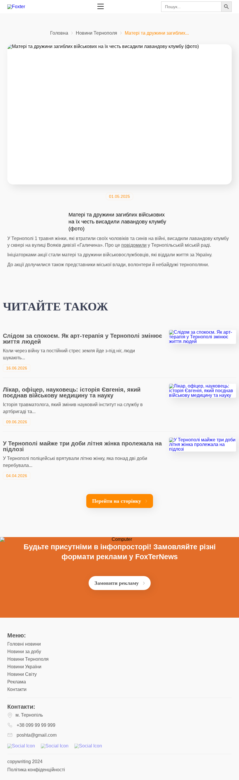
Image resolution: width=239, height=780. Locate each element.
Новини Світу (22, 674)
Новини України (24, 666)
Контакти (17, 689)
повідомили (134, 245)
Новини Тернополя (96, 33)
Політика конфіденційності (36, 769)
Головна (59, 33)
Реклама (16, 681)
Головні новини (24, 644)
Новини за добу (24, 651)
